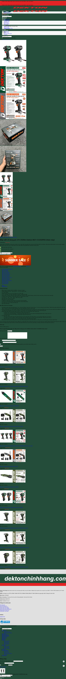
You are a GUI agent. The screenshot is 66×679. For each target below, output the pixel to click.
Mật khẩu (2, 663)
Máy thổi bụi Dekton (6, 279)
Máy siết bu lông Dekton (7, 277)
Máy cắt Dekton (5, 270)
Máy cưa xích (6, 26)
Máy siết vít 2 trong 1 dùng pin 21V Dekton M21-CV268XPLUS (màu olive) (14, 547)
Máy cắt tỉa (6, 644)
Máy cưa (3, 25)
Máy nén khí (4, 17)
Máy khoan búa (7, 11)
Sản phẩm (7, 237)
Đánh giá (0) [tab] (4, 286)
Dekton (27, 266)
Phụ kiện (5, 34)
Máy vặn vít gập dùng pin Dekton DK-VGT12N (9, 466)
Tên (1, 340)
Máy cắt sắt (6, 642)
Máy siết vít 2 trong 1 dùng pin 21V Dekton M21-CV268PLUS (12, 366)
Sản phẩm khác (5, 30)
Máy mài (3, 19)
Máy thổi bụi (6, 31)
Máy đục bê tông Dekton (7, 280)
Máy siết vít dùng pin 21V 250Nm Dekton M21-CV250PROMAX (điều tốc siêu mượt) (16, 445)
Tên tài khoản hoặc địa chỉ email (6, 661)
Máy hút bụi (6, 32)
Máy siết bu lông (5, 15)
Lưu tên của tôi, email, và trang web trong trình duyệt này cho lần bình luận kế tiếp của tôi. (19, 344)
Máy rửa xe (4, 18)
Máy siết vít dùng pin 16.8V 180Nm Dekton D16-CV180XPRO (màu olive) (14, 567)
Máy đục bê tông (5, 16)
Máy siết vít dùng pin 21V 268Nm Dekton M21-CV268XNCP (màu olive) (14, 528)
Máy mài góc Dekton (6, 274)
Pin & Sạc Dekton (5, 282)
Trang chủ (2, 237)
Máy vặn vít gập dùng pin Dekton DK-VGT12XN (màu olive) (11, 426)
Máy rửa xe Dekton (5, 276)
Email (1, 342)
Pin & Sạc (4, 29)
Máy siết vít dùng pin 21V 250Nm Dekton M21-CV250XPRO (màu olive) (14, 386)
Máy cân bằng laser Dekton (7, 269)
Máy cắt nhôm (7, 641)
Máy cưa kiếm (7, 28)
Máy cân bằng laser (8, 33)
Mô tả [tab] (3, 285)
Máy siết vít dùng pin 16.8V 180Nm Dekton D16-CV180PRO (11, 507)
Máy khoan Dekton (5, 273)
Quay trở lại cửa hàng (6, 39)
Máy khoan (4, 10)
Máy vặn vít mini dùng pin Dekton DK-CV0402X (9, 486)
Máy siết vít (4, 14)
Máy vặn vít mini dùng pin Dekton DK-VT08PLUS (9, 405)
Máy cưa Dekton (5, 271)
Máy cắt (3, 20)
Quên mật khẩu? (3, 666)
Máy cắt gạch (6, 643)
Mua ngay (8, 676)
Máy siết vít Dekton (13, 237)
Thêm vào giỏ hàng (3, 676)
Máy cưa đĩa (6, 27)
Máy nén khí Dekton (6, 275)
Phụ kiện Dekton (5, 281)
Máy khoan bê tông (8, 12)
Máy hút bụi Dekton (6, 272)
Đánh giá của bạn (3, 330)
